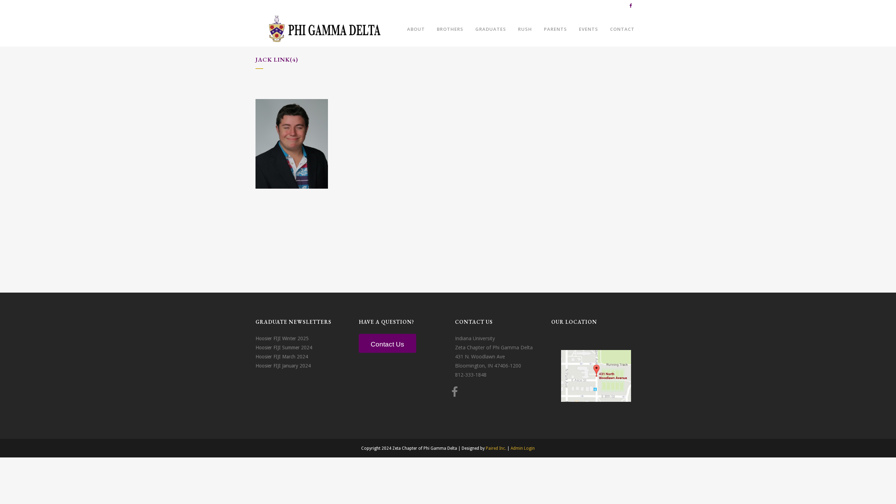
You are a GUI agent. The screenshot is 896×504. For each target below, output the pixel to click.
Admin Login (523, 448)
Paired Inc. (496, 448)
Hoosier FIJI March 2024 (281, 356)
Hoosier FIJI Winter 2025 (282, 338)
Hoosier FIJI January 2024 (283, 366)
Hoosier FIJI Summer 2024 (283, 347)
